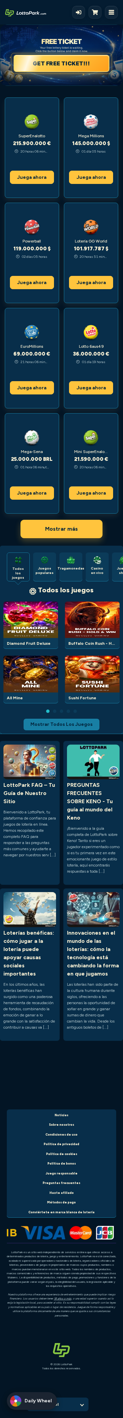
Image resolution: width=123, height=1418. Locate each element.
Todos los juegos (66, 590)
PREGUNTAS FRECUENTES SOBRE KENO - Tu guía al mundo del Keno (90, 801)
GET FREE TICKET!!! (61, 63)
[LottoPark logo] (25, 12)
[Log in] (78, 12)
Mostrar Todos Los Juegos (61, 724)
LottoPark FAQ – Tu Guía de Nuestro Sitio (29, 793)
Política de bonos (61, 1163)
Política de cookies (61, 1154)
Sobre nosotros (61, 1124)
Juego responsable (62, 1173)
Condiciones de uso (61, 1134)
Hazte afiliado (62, 1193)
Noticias (61, 1115)
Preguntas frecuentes (61, 1183)
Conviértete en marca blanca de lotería (61, 1212)
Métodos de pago (61, 1202)
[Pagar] (96, 12)
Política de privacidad (61, 1144)
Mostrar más (61, 529)
